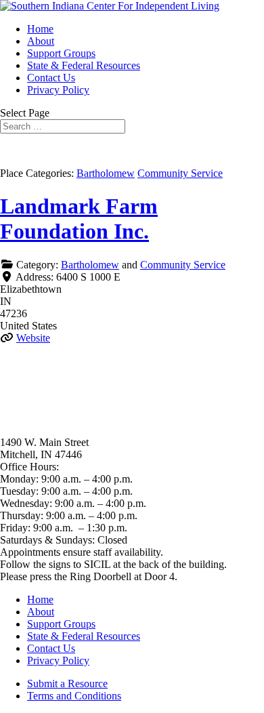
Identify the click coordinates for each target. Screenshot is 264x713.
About (40, 41)
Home (40, 29)
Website (33, 338)
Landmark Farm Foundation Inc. (79, 218)
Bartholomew (105, 173)
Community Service (180, 173)
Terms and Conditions (74, 695)
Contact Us (51, 77)
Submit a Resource (67, 683)
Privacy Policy (58, 90)
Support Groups (61, 53)
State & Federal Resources (83, 65)
